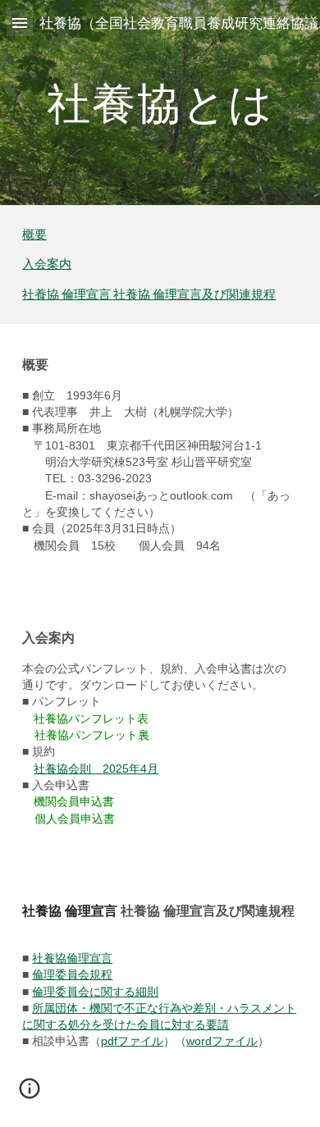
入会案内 (46, 264)
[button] (19, 22)
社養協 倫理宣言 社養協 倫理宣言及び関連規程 (149, 294)
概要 (34, 234)
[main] (160, 102)
